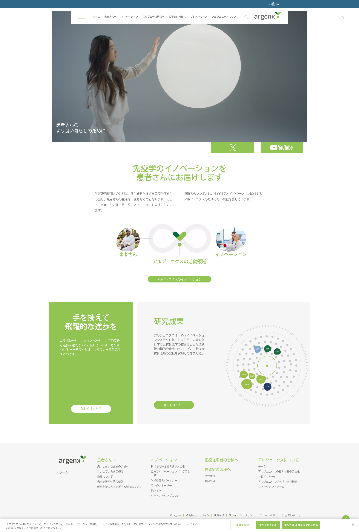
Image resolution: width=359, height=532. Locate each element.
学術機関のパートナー (164, 480)
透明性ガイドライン (197, 515)
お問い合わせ (293, 515)
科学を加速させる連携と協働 (168, 466)
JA (277, 4)
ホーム (96, 17)
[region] (179, 525)
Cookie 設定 (242, 525)
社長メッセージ (267, 476)
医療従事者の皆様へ (153, 17)
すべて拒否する (268, 525)
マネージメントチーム (271, 486)
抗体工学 (156, 490)
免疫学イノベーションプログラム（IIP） (170, 473)
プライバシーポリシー (242, 515)
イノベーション (129, 17)
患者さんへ (110, 17)
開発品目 (210, 481)
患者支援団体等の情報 (110, 481)
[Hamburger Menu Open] (81, 17)
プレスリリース (198, 17)
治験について (105, 476)
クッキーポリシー (270, 515)
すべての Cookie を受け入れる (301, 525)
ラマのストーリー (161, 485)
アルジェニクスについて (225, 17)
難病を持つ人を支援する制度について (119, 486)
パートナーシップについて (166, 495)
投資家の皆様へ (177, 17)
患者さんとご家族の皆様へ (113, 466)
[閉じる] (353, 524)
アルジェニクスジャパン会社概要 (277, 481)
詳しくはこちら (91, 408)
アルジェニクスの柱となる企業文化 (279, 471)
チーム (262, 466)
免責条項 (219, 515)
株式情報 (210, 476)
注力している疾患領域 (110, 471)
